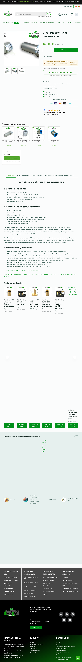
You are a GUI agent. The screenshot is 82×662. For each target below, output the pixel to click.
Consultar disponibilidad (73, 63)
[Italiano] (79, 6)
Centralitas (65, 577)
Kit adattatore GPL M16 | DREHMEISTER (21, 302)
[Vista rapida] (12, 293)
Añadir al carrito (66, 50)
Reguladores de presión (30, 590)
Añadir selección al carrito (11, 158)
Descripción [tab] (11, 175)
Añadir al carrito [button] (9, 425)
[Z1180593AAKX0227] (63, 499)
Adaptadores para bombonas (9, 584)
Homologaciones (61, 650)
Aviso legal (59, 644)
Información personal (36, 644)
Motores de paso (47, 588)
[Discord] (61, 614)
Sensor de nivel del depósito (70, 591)
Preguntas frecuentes (62, 653)
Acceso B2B (69, 6)
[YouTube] (70, 620)
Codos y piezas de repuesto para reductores (31, 583)
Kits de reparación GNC (30, 596)
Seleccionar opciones (34, 425)
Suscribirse (36, 627)
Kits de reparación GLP (30, 587)
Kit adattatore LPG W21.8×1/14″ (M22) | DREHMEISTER (59, 304)
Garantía (58, 655)
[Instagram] (72, 614)
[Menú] (76, 14)
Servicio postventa (61, 648)
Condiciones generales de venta (65, 646)
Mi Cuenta (64, 14)
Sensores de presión (67, 580)
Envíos (58, 642)
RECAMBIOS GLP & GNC (47, 23)
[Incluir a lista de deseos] (12, 289)
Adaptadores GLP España (11, 580)
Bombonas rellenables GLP (11, 577)
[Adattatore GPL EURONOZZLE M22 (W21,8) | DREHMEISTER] (47, 292)
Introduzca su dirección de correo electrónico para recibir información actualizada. (40, 609)
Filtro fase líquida (8, 595)
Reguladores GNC (28, 593)
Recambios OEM (11, 23)
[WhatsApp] (64, 620)
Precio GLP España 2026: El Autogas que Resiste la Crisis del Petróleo (34, 499)
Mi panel (32, 642)
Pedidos (32, 646)
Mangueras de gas (9, 588)
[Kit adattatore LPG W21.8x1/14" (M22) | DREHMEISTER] (60, 292)
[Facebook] (67, 614)
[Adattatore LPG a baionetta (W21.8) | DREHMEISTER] (9, 292)
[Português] (76, 6)
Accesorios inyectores (49, 580)
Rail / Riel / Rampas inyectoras (48, 584)
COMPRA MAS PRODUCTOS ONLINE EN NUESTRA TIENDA (22, 270)
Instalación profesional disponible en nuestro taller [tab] (59, 175)
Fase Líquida (62, 84)
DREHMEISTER (54, 84)
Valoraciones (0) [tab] (37, 175)
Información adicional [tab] (23, 175)
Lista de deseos (35, 650)
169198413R (52, 500)
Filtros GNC (70, 84)
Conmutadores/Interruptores (70, 588)
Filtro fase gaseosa (9, 591)
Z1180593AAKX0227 (73, 499)
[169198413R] (44, 500)
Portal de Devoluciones (63, 659)
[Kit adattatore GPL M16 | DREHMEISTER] (22, 292)
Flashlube (13, 500)
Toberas (45, 595)
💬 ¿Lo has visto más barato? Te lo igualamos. (54, 68)
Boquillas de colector (48, 591)
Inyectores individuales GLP (50, 577)
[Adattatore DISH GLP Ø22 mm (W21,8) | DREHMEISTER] (73, 347)
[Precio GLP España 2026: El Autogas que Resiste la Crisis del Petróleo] (25, 499)
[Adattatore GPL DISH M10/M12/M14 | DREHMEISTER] (34, 292)
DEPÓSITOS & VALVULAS (30, 23)
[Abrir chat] (78, 658)
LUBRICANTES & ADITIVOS (64, 23)
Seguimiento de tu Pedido (64, 657)
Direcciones (33, 648)
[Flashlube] (6, 499)
